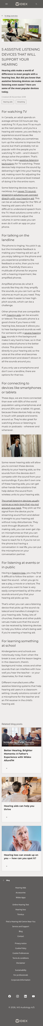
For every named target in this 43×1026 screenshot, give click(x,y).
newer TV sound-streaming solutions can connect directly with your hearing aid (20, 195)
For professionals (20, 975)
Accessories (21, 892)
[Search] (36, 4)
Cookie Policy (20, 948)
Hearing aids (8, 102)
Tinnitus (20, 914)
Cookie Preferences (21, 953)
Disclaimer (20, 963)
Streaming (21, 102)
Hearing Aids (20, 887)
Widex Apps (21, 897)
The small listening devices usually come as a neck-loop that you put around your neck (20, 504)
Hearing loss (20, 909)
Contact (20, 936)
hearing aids (14, 315)
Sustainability (20, 970)
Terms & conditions (21, 958)
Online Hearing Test (20, 904)
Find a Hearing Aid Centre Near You (20, 921)
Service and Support (20, 926)
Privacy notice (20, 943)
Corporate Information (20, 980)
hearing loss (18, 573)
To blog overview (11, 16)
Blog (21, 931)
